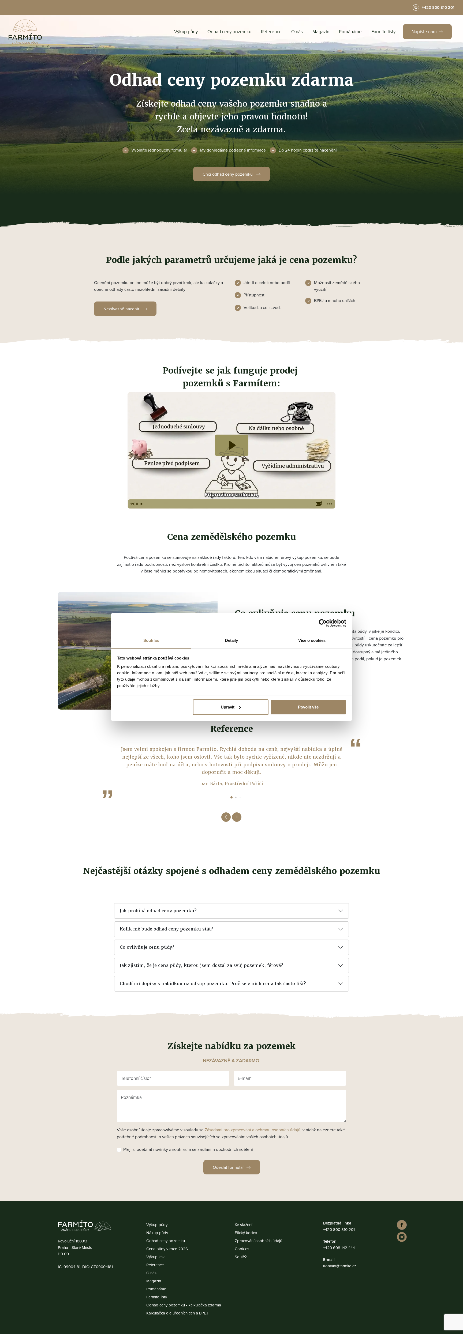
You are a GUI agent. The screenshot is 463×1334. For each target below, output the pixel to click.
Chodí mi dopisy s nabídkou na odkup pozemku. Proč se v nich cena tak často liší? (213, 983)
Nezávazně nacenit (121, 309)
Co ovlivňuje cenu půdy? (147, 947)
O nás (297, 31)
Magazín (320, 31)
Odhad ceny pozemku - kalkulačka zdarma (183, 1305)
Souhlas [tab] (151, 640)
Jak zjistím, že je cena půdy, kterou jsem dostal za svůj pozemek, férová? (201, 965)
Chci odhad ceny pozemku (228, 174)
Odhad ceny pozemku (229, 31)
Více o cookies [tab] (312, 640)
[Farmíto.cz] (25, 31)
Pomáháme (350, 31)
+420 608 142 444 (339, 1247)
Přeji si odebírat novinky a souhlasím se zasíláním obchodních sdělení (188, 1149)
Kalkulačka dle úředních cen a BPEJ (177, 1313)
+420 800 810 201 (339, 1229)
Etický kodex (246, 1232)
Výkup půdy (186, 31)
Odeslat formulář (228, 1167)
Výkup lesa (156, 1257)
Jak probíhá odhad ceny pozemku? (158, 911)
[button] (231, 797)
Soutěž (241, 1257)
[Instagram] (401, 1237)
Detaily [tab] (231, 640)
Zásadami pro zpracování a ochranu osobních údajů (252, 1130)
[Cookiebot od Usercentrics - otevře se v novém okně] (322, 623)
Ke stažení (243, 1224)
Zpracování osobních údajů (258, 1240)
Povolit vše (308, 707)
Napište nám (425, 31)
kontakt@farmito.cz (339, 1266)
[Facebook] (401, 1225)
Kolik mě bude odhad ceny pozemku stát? (166, 929)
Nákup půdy (157, 1232)
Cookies (242, 1249)
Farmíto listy (383, 31)
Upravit (227, 707)
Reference (271, 31)
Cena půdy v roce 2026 (167, 1249)
